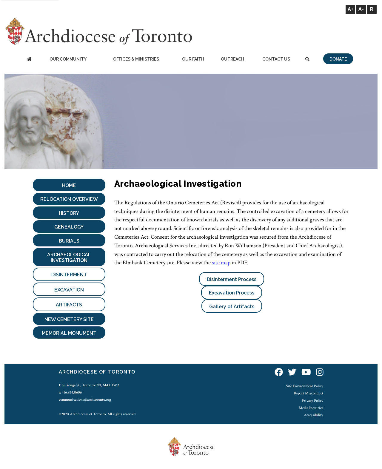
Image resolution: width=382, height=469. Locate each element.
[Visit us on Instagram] (320, 372)
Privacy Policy (312, 400)
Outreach (232, 59)
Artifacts (69, 305)
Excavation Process (231, 293)
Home (69, 185)
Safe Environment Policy (304, 386)
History (69, 213)
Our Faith (193, 59)
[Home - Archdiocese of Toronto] (29, 59)
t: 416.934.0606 (70, 392)
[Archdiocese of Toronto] (98, 31)
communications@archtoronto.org (85, 399)
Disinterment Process (231, 279)
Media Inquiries (311, 407)
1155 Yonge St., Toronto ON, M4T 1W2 (89, 385)
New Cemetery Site (69, 319)
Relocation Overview (69, 199)
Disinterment (69, 274)
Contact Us (276, 59)
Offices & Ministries (136, 59)
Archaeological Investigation (69, 257)
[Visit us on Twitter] (292, 372)
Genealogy (69, 227)
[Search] (307, 59)
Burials (69, 241)
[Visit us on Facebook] (279, 372)
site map (221, 262)
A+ (350, 9)
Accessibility (313, 415)
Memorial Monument (69, 333)
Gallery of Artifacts (231, 306)
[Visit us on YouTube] (306, 372)
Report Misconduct (308, 393)
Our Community (68, 59)
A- (361, 9)
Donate (338, 59)
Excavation (69, 290)
